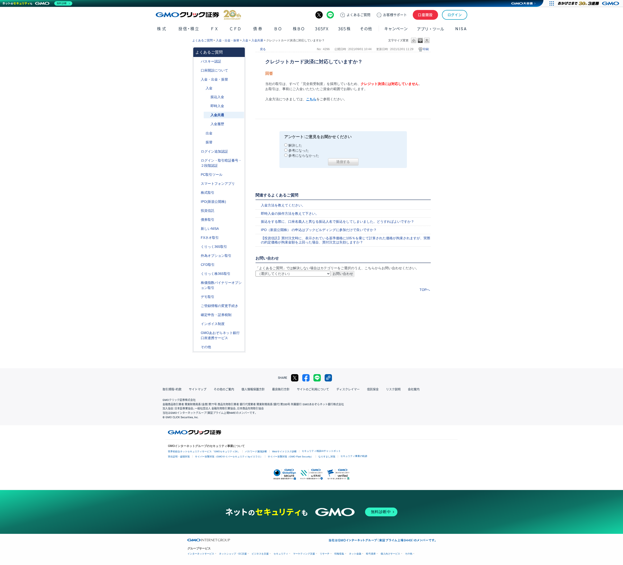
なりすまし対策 (326, 456)
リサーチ (325, 553)
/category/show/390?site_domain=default (197, 323)
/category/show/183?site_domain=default (202, 142)
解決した (295, 145)
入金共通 (257, 40)
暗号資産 (371, 553)
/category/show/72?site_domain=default (197, 192)
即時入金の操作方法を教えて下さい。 (290, 213)
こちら (311, 99)
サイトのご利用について (313, 389)
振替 (209, 142)
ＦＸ (214, 29)
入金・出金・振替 (227, 40)
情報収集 (339, 553)
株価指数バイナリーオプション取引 (221, 285)
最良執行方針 (281, 389)
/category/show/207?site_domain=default (197, 174)
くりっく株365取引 (215, 274)
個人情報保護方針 (253, 389)
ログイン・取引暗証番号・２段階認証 (221, 162)
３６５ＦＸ (321, 29)
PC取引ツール (211, 174)
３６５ (344, 29)
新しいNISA (210, 229)
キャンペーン (396, 29)
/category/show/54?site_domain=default (197, 160)
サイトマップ (197, 389)
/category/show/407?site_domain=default (197, 273)
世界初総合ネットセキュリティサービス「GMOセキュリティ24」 (204, 451)
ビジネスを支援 (260, 553)
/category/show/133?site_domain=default (197, 282)
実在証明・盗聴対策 (179, 456)
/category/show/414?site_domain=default (197, 61)
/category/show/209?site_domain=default (197, 296)
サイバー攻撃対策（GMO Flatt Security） (290, 456)
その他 (206, 347)
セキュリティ (281, 553)
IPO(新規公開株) (213, 202)
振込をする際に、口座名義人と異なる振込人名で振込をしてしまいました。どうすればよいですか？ (337, 221)
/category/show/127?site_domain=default (197, 314)
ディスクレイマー (348, 389)
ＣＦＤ (235, 29)
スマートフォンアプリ (218, 183)
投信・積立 (189, 29)
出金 (209, 133)
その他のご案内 (224, 389)
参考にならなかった (303, 155)
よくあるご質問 (202, 40)
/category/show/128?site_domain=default (197, 332)
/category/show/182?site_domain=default (202, 133)
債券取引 (207, 220)
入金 (245, 40)
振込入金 (217, 97)
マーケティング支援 (304, 553)
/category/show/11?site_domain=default (197, 264)
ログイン (455, 15)
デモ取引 (207, 297)
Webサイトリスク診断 (284, 451)
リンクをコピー (328, 377)
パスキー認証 (211, 61)
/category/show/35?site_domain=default (197, 246)
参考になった (298, 150)
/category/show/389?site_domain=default (197, 219)
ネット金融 (355, 553)
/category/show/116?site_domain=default (197, 210)
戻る (263, 49)
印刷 (426, 49)
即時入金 (217, 106)
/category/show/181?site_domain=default (202, 88)
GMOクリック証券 (198, 15)
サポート (395, 15)
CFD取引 (208, 265)
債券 (258, 29)
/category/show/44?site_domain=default (197, 347)
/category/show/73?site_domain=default (197, 201)
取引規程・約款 (172, 389)
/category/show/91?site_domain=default (197, 70)
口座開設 (425, 15)
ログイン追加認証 (214, 151)
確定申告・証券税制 (216, 315)
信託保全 (373, 389)
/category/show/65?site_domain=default (197, 255)
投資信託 (207, 211)
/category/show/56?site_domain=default (197, 305)
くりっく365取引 (214, 247)
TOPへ (425, 290)
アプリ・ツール (430, 29)
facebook (306, 377)
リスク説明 (393, 389)
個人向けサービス (390, 553)
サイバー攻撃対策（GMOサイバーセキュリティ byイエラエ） (229, 456)
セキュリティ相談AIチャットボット (321, 451)
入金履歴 (217, 124)
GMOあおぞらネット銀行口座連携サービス (220, 335)
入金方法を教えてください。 (283, 205)
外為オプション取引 (216, 256)
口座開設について (214, 70)
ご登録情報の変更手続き (219, 306)
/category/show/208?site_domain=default (197, 183)
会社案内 (414, 389)
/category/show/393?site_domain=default (197, 228)
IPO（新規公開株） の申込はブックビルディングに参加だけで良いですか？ (319, 230)
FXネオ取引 (210, 238)
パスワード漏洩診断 (256, 451)
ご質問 (358, 15)
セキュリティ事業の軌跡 (353, 456)
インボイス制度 (213, 324)
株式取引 (207, 193)
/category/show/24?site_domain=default (197, 237)
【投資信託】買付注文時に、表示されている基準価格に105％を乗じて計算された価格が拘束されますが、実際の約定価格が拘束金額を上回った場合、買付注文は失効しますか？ (345, 240)
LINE (330, 15)
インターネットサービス (200, 553)
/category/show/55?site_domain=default (197, 79)
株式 (162, 29)
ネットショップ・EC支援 (233, 553)
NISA (461, 29)
